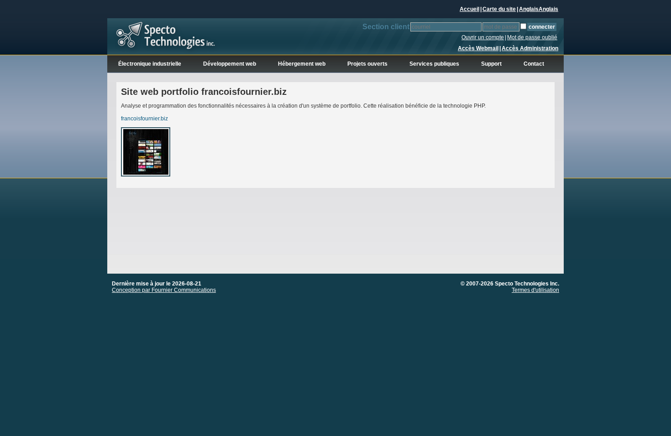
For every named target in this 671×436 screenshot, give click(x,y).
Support (491, 64)
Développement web (229, 64)
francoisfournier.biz (144, 118)
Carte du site (499, 9)
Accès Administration (530, 48)
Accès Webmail (478, 48)
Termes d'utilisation (535, 290)
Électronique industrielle (149, 64)
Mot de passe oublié (532, 37)
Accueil (469, 9)
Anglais (529, 9)
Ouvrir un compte (482, 37)
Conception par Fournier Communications (164, 290)
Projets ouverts (367, 64)
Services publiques (434, 64)
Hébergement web (301, 64)
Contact (534, 64)
